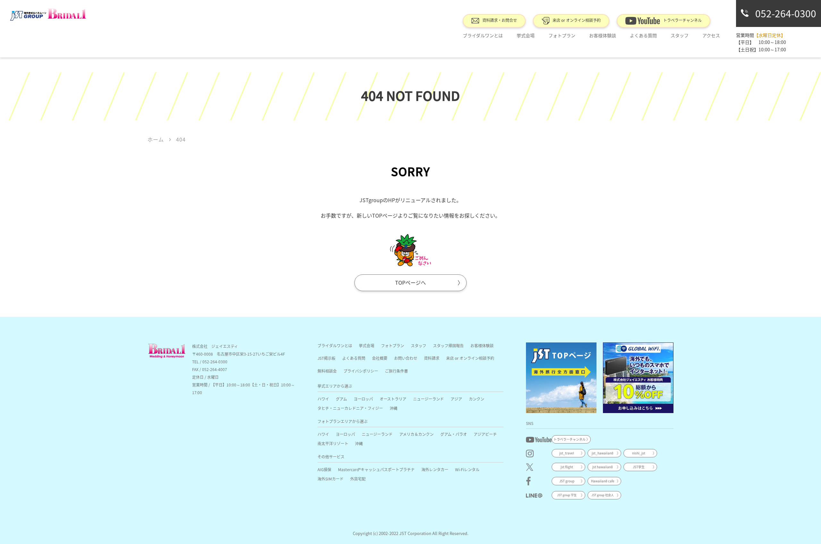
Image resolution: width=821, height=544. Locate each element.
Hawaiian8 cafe (602, 481)
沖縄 (393, 408)
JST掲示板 (326, 358)
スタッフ (418, 345)
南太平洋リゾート (332, 443)
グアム (341, 399)
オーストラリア (393, 399)
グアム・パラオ (453, 434)
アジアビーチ (485, 434)
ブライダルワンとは (483, 35)
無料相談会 (327, 371)
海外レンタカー (434, 469)
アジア (456, 399)
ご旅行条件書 (396, 371)
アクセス (711, 35)
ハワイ (323, 399)
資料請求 (431, 358)
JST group (566, 481)
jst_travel (566, 453)
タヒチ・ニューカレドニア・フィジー (350, 408)
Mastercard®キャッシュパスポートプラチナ (376, 469)
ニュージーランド (428, 399)
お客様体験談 (602, 35)
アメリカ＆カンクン (416, 434)
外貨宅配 (358, 478)
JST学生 (639, 466)
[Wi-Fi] (638, 377)
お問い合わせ (405, 358)
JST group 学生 (567, 495)
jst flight (567, 466)
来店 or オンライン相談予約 (577, 20)
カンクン (476, 399)
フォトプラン (561, 35)
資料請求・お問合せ (499, 20)
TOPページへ (410, 282)
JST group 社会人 (602, 495)
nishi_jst (638, 453)
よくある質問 (643, 35)
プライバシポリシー (360, 371)
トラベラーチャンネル (682, 20)
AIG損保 (324, 469)
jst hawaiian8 (602, 466)
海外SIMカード (330, 478)
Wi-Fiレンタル (467, 469)
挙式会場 (526, 35)
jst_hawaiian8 (603, 453)
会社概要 (379, 358)
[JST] (561, 377)
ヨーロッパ (363, 399)
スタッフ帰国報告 (448, 345)
